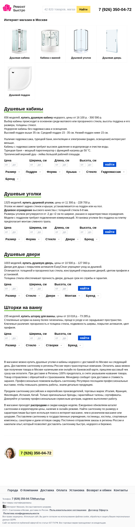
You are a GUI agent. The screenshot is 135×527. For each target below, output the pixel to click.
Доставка (47, 490)
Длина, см (61, 160)
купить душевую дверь (38, 263)
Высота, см (88, 160)
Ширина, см (38, 160)
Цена (7, 160)
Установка (76, 490)
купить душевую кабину (37, 117)
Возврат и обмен (99, 490)
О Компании (29, 490)
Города (13, 490)
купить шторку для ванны (38, 316)
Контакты (121, 490)
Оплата (61, 490)
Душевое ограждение (18, 210)
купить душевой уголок (38, 202)
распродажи (39, 405)
